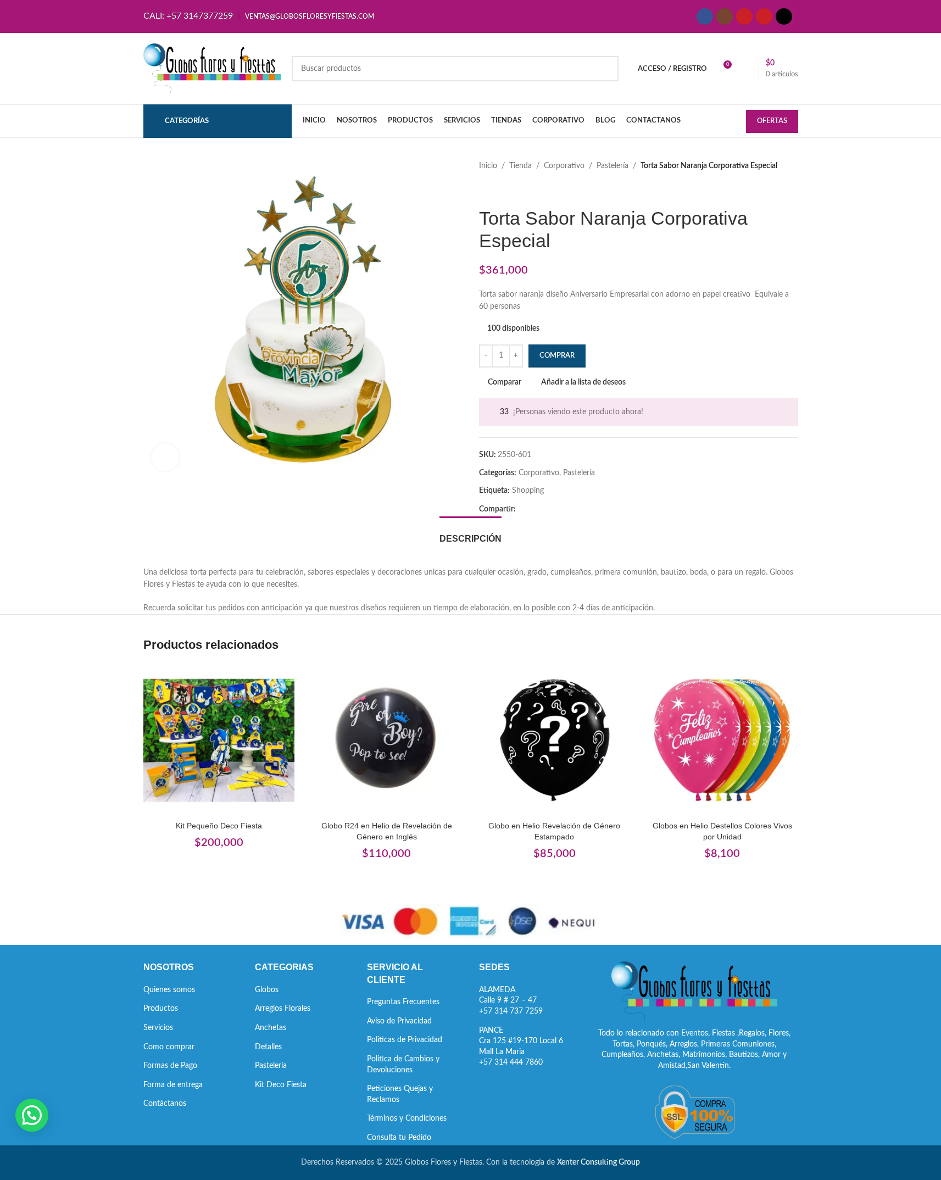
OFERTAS (772, 121)
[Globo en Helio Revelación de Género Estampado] (555, 740)
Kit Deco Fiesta (281, 1085)
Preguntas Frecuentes (403, 1002)
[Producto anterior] (485, 189)
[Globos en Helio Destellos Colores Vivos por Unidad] (722, 740)
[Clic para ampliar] (165, 457)
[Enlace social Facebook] (705, 16)
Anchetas (270, 1028)
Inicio (488, 166)
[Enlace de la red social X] (535, 510)
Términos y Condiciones (407, 1118)
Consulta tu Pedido (399, 1138)
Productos (160, 1008)
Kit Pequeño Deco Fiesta (219, 825)
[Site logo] (212, 69)
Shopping (528, 490)
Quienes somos (169, 990)
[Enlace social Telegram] (575, 510)
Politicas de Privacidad (404, 1040)
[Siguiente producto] (512, 189)
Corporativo (564, 166)
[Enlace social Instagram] (724, 16)
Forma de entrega (173, 1085)
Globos (267, 990)
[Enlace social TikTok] (784, 16)
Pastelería (612, 166)
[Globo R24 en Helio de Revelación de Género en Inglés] (387, 740)
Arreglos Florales (282, 1008)
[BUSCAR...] (606, 68)
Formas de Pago (170, 1066)
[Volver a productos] (498, 189)
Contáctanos (164, 1103)
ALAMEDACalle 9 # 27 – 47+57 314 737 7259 (511, 1000)
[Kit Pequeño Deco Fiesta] (219, 740)
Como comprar (168, 1047)
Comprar (557, 355)
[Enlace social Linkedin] (562, 510)
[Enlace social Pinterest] (764, 16)
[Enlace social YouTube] (744, 16)
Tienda (520, 166)
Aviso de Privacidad (399, 1021)
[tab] (470, 533)
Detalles (268, 1047)
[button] (31, 1115)
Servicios (158, 1028)
